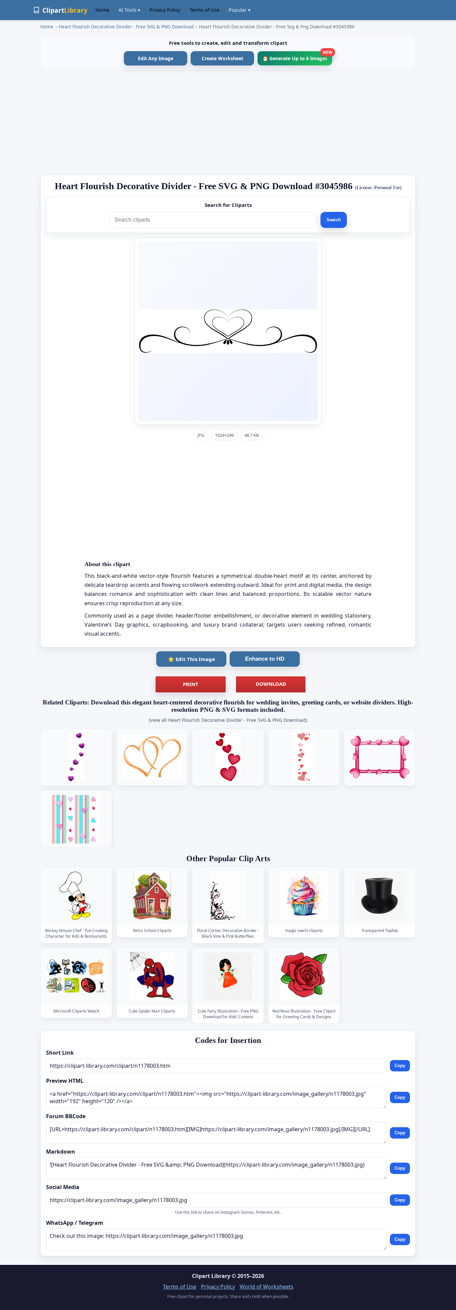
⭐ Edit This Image (191, 659)
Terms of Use (204, 10)
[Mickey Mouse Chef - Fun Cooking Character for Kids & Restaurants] (76, 896)
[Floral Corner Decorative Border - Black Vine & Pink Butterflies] (228, 896)
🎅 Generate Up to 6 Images (297, 56)
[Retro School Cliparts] (152, 896)
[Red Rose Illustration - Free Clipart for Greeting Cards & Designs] (304, 976)
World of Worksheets (266, 1286)
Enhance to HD (264, 659)
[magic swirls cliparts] (304, 896)
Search (333, 219)
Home (102, 10)
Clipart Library (211, 1276)
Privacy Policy (165, 10)
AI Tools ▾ (129, 10)
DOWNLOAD (271, 683)
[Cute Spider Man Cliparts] (152, 976)
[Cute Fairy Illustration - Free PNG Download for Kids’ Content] (228, 976)
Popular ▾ (239, 10)
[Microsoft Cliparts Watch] (76, 976)
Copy (400, 1065)
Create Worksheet (222, 58)
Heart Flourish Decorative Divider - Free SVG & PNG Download (126, 26)
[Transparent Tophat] (380, 896)
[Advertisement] (228, 122)
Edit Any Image (155, 58)
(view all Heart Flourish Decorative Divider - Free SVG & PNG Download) (228, 720)
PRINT (190, 684)
